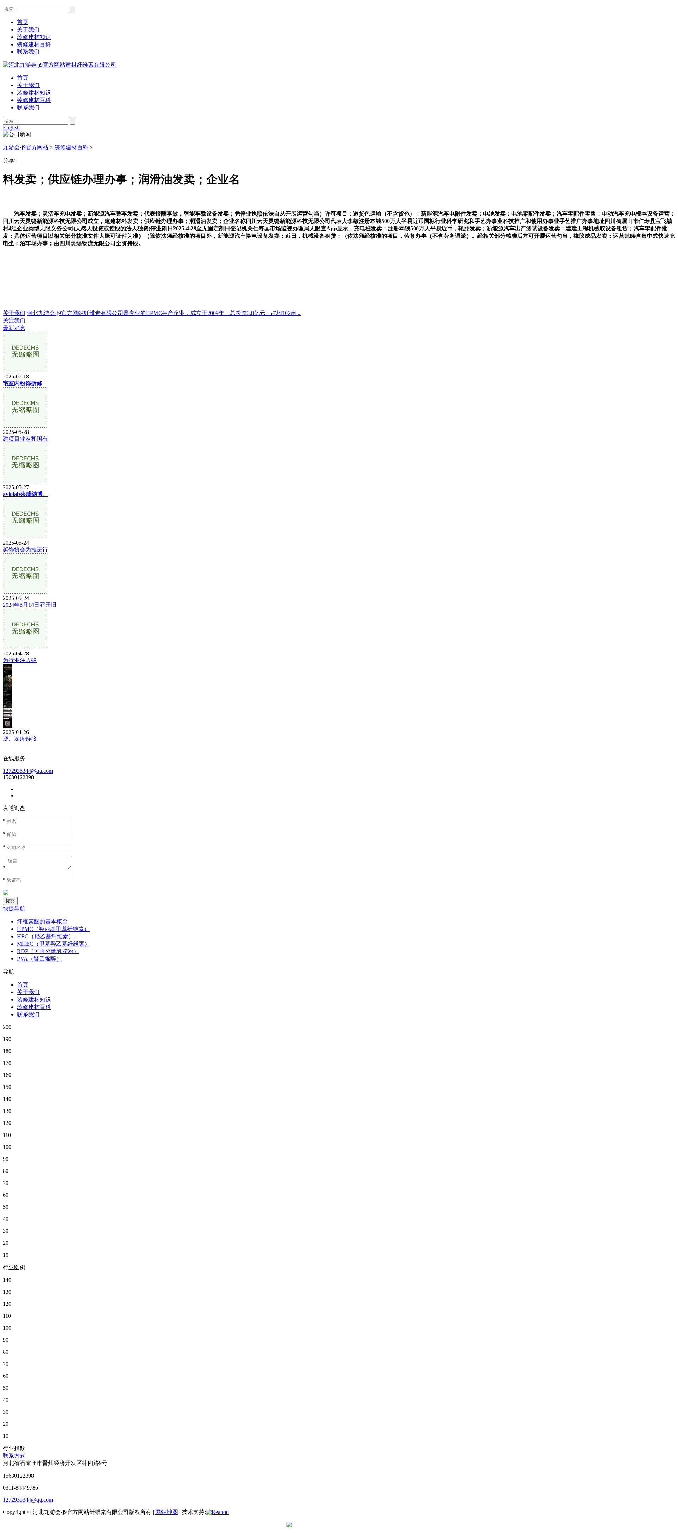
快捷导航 (14, 908)
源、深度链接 (20, 739)
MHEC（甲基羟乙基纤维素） (53, 944)
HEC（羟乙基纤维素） (45, 936)
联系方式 (14, 1456)
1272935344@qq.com (28, 771)
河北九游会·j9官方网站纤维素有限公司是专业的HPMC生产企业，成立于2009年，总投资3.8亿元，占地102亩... (164, 313)
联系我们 (28, 107)
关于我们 (28, 85)
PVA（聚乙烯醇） (39, 959)
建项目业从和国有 (25, 439)
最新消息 (14, 328)
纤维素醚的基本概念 (42, 922)
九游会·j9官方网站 (25, 147)
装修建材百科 (34, 100)
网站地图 (166, 1512)
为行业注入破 (20, 660)
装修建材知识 (34, 93)
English (11, 128)
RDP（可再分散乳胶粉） (48, 951)
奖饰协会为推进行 (25, 549)
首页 (22, 78)
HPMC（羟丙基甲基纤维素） (53, 929)
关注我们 (14, 320)
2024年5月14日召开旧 (29, 605)
